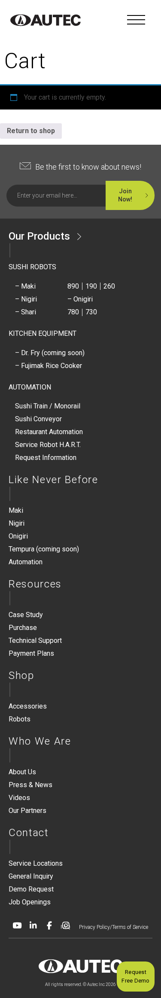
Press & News (30, 785)
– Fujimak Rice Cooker (48, 366)
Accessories (28, 706)
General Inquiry (31, 876)
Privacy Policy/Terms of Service (113, 927)
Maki (16, 510)
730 (91, 312)
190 (91, 286)
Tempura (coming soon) (44, 549)
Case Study (26, 615)
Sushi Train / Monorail (47, 406)
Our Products (39, 236)
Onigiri (18, 536)
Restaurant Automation (49, 432)
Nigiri (16, 523)
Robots (19, 719)
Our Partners (27, 810)
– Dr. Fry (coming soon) (50, 353)
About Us (22, 772)
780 (73, 312)
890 (73, 286)
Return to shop (31, 131)
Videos (19, 798)
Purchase (23, 628)
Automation (26, 562)
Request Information (45, 457)
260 (109, 286)
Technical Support (35, 640)
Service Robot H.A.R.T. (48, 445)
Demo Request (31, 889)
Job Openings (30, 902)
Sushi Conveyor (38, 419)
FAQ (65, 927)
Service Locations (36, 863)
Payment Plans (31, 653)
